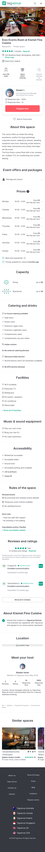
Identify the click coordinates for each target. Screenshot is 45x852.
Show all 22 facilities (12, 410)
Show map (9, 57)
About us (12, 775)
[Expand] (41, 3)
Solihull (9, 705)
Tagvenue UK (23, 828)
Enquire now (22, 108)
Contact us (12, 788)
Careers (12, 794)
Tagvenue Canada (25, 813)
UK (3, 705)
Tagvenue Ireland (24, 818)
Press (33, 781)
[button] (35, 3)
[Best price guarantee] (25, 258)
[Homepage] (11, 3)
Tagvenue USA (23, 833)
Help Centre (12, 782)
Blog (33, 787)
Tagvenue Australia (25, 808)
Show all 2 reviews (22, 600)
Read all (26, 51)
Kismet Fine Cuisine (27, 613)
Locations (33, 794)
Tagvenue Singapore (26, 823)
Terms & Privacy (33, 775)
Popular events (33, 800)
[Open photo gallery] (22, 21)
